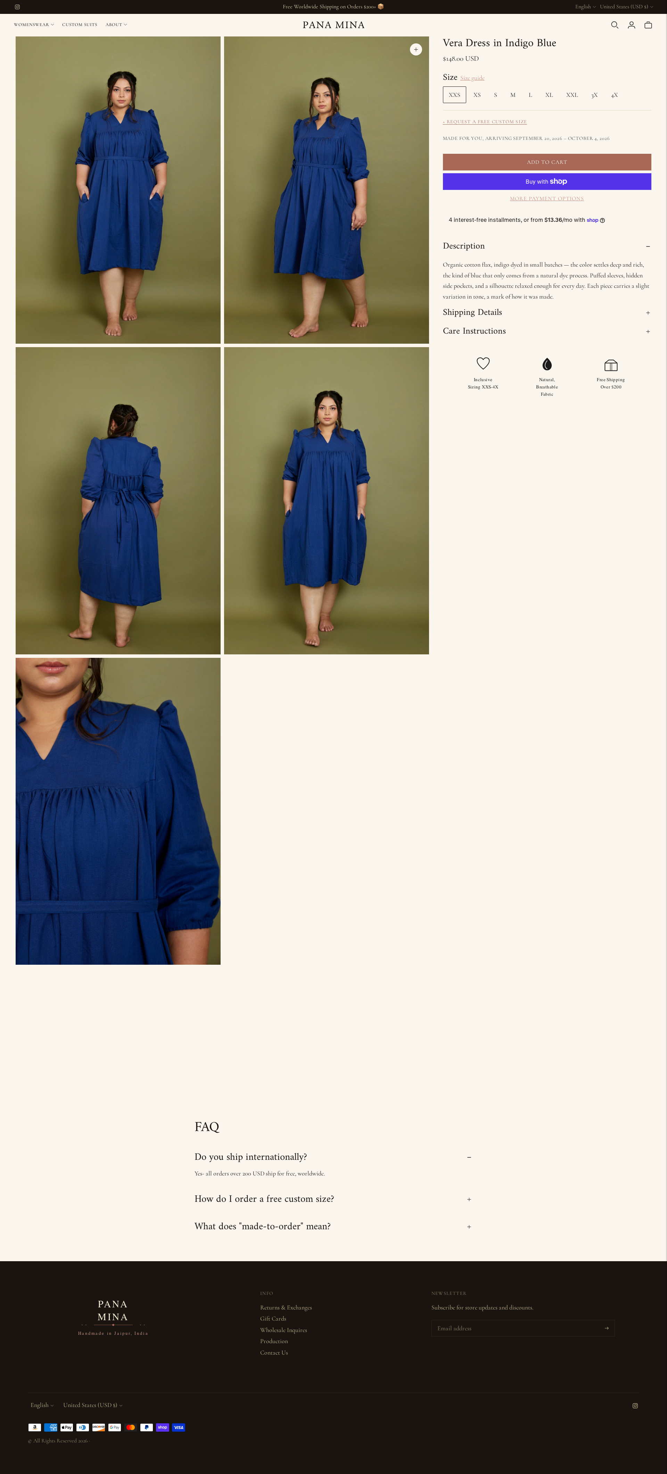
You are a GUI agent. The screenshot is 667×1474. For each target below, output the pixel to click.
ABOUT (114, 24)
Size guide (472, 78)
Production (274, 1341)
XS (477, 95)
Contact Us (274, 1352)
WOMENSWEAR (31, 24)
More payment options (547, 198)
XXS (454, 95)
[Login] (631, 25)
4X (614, 95)
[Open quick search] (615, 25)
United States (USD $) (624, 6)
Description (464, 246)
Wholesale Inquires (283, 1330)
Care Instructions (474, 331)
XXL (572, 95)
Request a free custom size (485, 122)
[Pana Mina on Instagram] (17, 7)
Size (450, 78)
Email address (453, 1321)
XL (549, 95)
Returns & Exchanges (286, 1307)
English (583, 6)
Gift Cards (273, 1318)
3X (594, 95)
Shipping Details (472, 312)
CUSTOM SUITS (79, 24)
